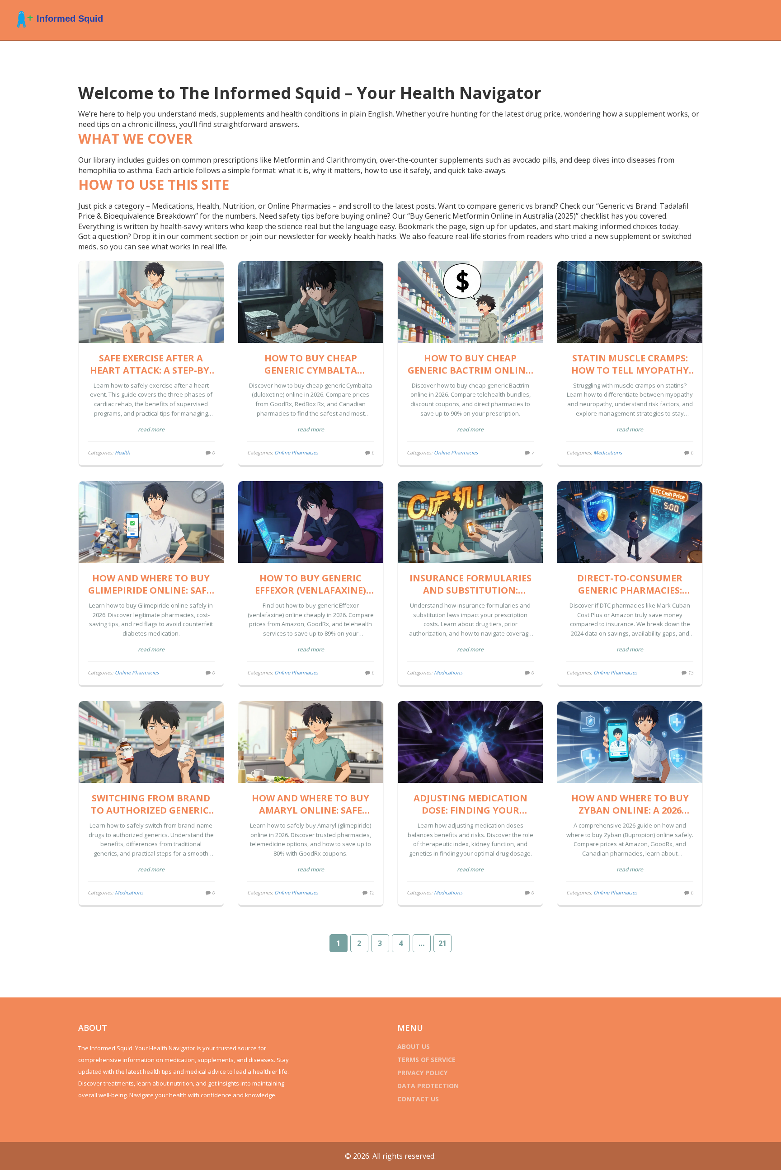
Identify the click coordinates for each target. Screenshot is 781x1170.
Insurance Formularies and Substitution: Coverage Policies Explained (470, 584)
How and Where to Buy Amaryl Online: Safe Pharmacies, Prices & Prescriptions (310, 804)
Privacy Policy (422, 1072)
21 (442, 943)
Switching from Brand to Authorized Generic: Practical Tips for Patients (151, 804)
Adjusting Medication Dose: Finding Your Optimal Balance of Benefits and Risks (470, 804)
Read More (151, 429)
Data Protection (428, 1085)
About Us (413, 1046)
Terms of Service (426, 1059)
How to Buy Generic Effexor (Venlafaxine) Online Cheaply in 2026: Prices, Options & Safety (310, 584)
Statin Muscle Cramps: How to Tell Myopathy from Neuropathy (630, 364)
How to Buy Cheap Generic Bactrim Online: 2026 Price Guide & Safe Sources (470, 364)
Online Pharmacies (296, 452)
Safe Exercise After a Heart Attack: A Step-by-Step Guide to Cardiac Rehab (151, 364)
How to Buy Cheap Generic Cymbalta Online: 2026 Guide (310, 364)
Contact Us (418, 1099)
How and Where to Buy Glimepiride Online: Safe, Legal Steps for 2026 (151, 584)
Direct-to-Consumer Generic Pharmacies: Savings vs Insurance (630, 584)
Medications (607, 452)
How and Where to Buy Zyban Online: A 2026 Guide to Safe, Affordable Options (630, 804)
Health (122, 452)
